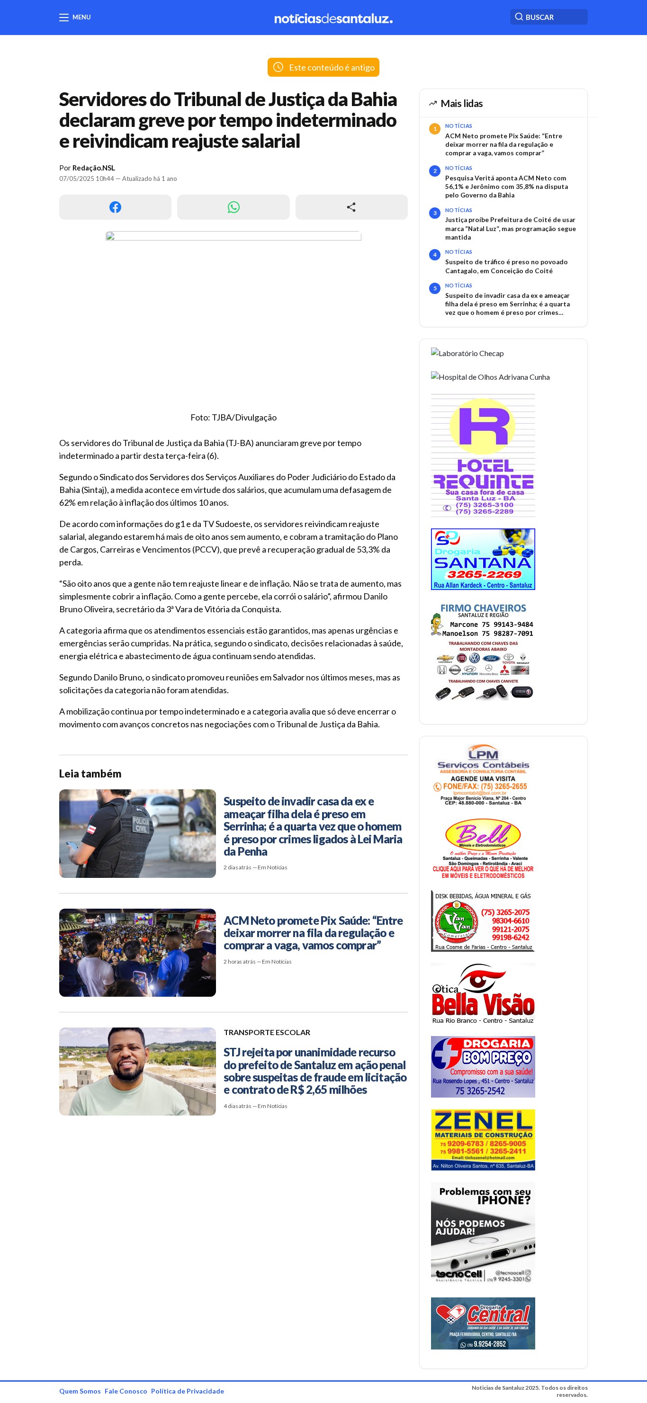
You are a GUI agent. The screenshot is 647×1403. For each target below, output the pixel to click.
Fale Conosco (126, 1391)
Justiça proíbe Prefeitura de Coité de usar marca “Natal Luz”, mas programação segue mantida (510, 228)
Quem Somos (80, 1391)
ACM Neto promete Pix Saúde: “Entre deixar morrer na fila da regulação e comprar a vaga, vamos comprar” (503, 144)
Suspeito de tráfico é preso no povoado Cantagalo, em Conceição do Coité (506, 266)
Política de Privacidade (187, 1391)
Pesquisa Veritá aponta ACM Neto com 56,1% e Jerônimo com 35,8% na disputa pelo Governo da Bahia (506, 186)
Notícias (459, 126)
